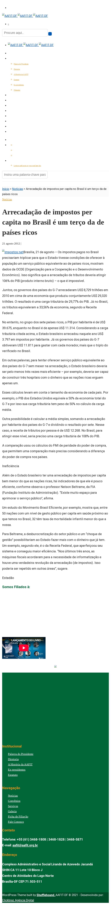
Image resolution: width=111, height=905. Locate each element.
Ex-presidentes (19, 85)
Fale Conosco (14, 132)
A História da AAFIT (21, 74)
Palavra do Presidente (21, 64)
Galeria (12, 121)
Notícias (12, 101)
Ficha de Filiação (18, 816)
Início (10, 54)
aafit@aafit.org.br (25, 845)
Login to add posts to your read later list (27, 166)
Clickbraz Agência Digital (18, 900)
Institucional (14, 59)
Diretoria (17, 69)
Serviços (12, 106)
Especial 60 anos (15, 95)
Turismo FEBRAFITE (17, 116)
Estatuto (16, 80)
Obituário (17, 90)
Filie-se (11, 127)
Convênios (13, 111)
